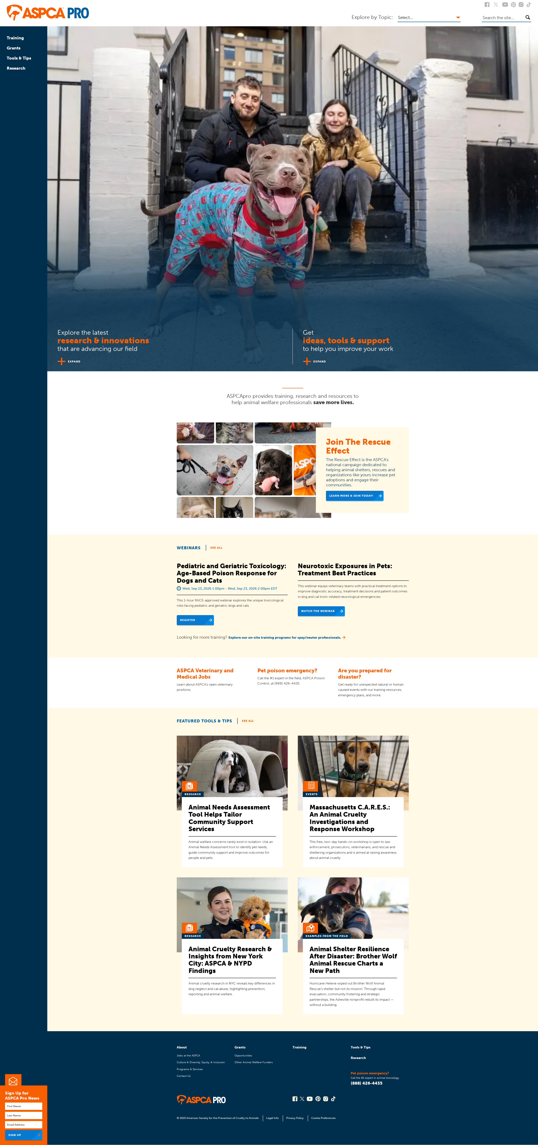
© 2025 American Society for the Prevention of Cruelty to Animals (218, 1118)
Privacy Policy (295, 1118)
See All (216, 547)
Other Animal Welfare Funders (254, 1062)
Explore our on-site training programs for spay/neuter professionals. (284, 638)
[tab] (170, 345)
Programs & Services (190, 1069)
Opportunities (243, 1055)
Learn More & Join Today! (351, 495)
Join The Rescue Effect (358, 446)
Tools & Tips (19, 58)
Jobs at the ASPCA (188, 1055)
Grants (13, 47)
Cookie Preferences (323, 1118)
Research (16, 68)
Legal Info (272, 1118)
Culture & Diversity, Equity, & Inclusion (201, 1062)
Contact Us (184, 1075)
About (182, 1047)
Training (15, 37)
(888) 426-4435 (366, 1083)
